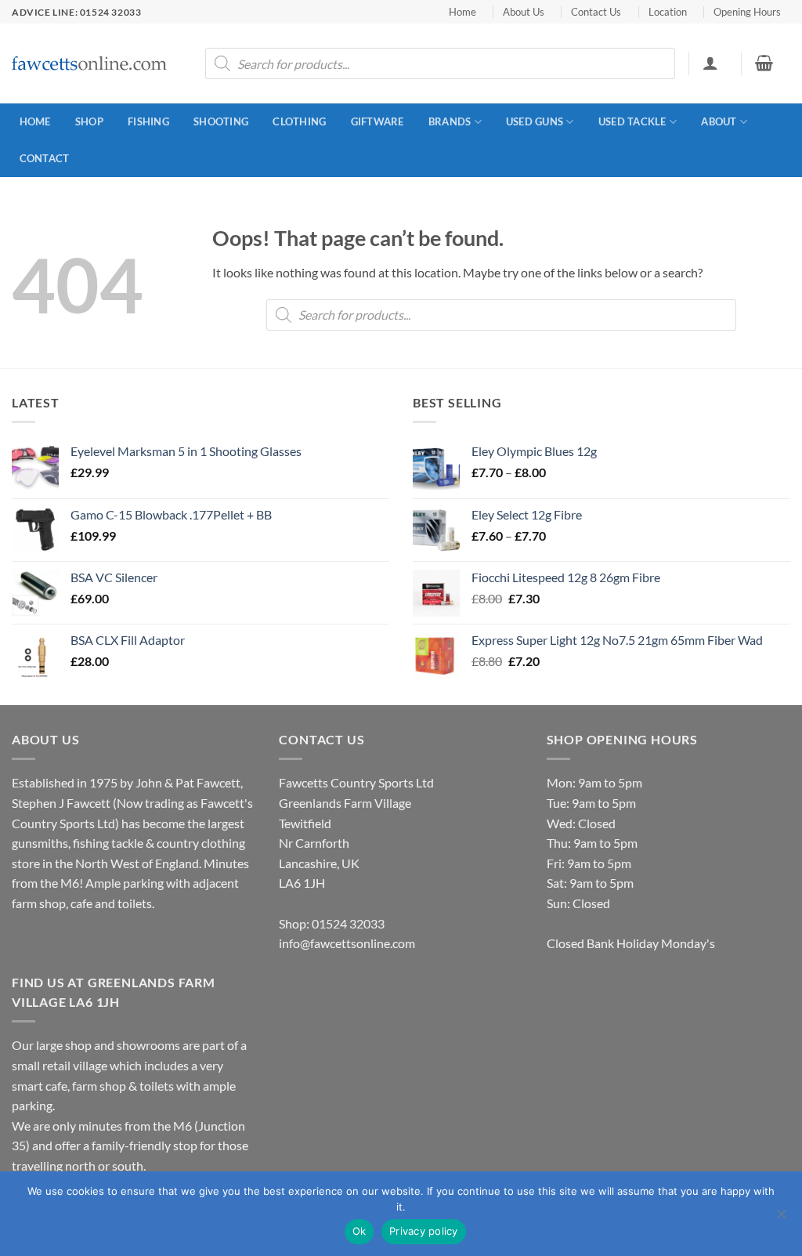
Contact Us (596, 11)
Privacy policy (423, 1231)
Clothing (299, 121)
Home (462, 11)
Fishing (148, 121)
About (718, 121)
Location (667, 11)
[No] (780, 1218)
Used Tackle (632, 121)
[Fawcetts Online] (90, 63)
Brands (449, 121)
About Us (523, 11)
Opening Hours (747, 11)
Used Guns (534, 121)
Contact (45, 158)
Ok (359, 1231)
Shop (89, 121)
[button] (710, 62)
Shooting (220, 121)
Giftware (377, 121)
